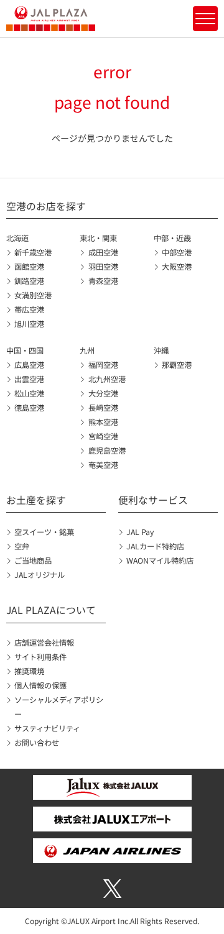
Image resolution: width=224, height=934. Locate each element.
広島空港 (29, 364)
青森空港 (103, 280)
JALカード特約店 (155, 546)
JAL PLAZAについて (51, 610)
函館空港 (29, 266)
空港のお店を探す (46, 206)
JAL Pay (140, 532)
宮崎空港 (103, 436)
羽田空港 (103, 266)
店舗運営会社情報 (44, 642)
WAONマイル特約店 (160, 560)
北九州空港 (106, 379)
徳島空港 (29, 407)
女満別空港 (33, 295)
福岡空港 (103, 364)
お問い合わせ (36, 742)
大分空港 (103, 393)
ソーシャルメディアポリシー (58, 707)
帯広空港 (29, 309)
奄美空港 (103, 464)
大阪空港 (177, 266)
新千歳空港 (33, 252)
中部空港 (177, 252)
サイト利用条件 (40, 656)
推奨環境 (29, 671)
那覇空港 (177, 364)
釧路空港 (29, 280)
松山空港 (29, 393)
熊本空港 (103, 422)
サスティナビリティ (47, 728)
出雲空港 (29, 379)
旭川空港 (29, 323)
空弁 (21, 546)
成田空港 (103, 252)
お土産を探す (36, 500)
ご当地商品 (33, 560)
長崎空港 (103, 407)
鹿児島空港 (106, 450)
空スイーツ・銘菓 (44, 532)
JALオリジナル (39, 574)
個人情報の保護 (40, 685)
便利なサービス (153, 500)
